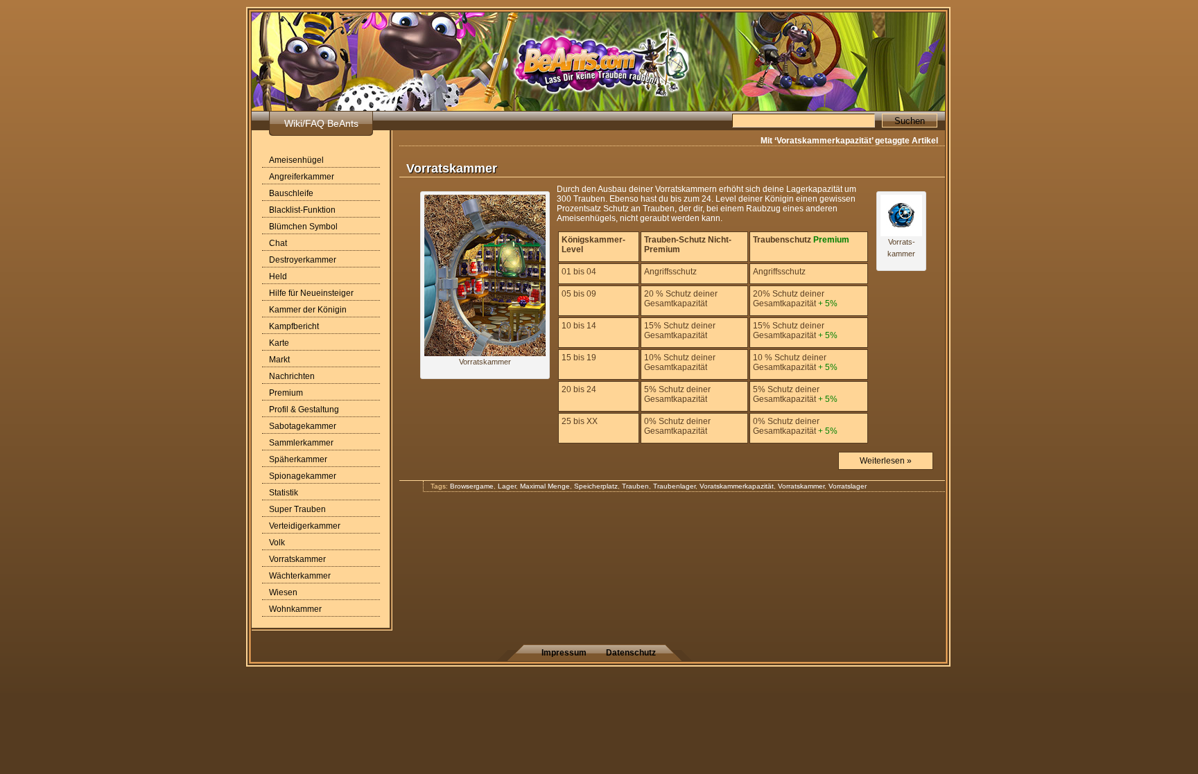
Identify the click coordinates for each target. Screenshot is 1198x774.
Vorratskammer (297, 559)
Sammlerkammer (301, 443)
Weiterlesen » (886, 461)
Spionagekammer (302, 476)
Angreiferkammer (301, 177)
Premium (286, 393)
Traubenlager (674, 486)
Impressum (564, 653)
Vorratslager (847, 486)
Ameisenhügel (296, 160)
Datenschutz (631, 653)
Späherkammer (298, 459)
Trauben (635, 486)
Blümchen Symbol (303, 226)
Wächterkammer (300, 576)
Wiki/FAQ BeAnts (321, 123)
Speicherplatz (596, 486)
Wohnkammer (295, 609)
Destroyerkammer (302, 260)
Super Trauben (297, 509)
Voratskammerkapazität (737, 486)
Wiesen (283, 592)
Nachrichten (292, 376)
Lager (507, 486)
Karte (279, 343)
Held (278, 276)
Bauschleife (291, 193)
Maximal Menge (545, 486)
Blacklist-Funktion (302, 210)
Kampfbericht (294, 326)
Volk (277, 542)
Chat (278, 243)
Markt (279, 359)
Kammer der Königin (308, 310)
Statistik (283, 493)
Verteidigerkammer (304, 526)
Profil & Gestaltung (304, 409)
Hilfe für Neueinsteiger (311, 293)
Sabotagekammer (302, 426)
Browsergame (472, 486)
